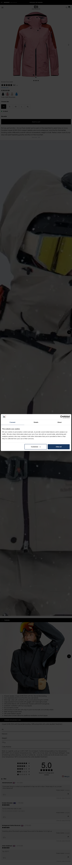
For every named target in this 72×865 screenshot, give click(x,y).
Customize (34, 446)
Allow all (59, 446)
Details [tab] (36, 422)
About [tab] (59, 422)
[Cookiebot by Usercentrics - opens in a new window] (61, 417)
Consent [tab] (12, 422)
